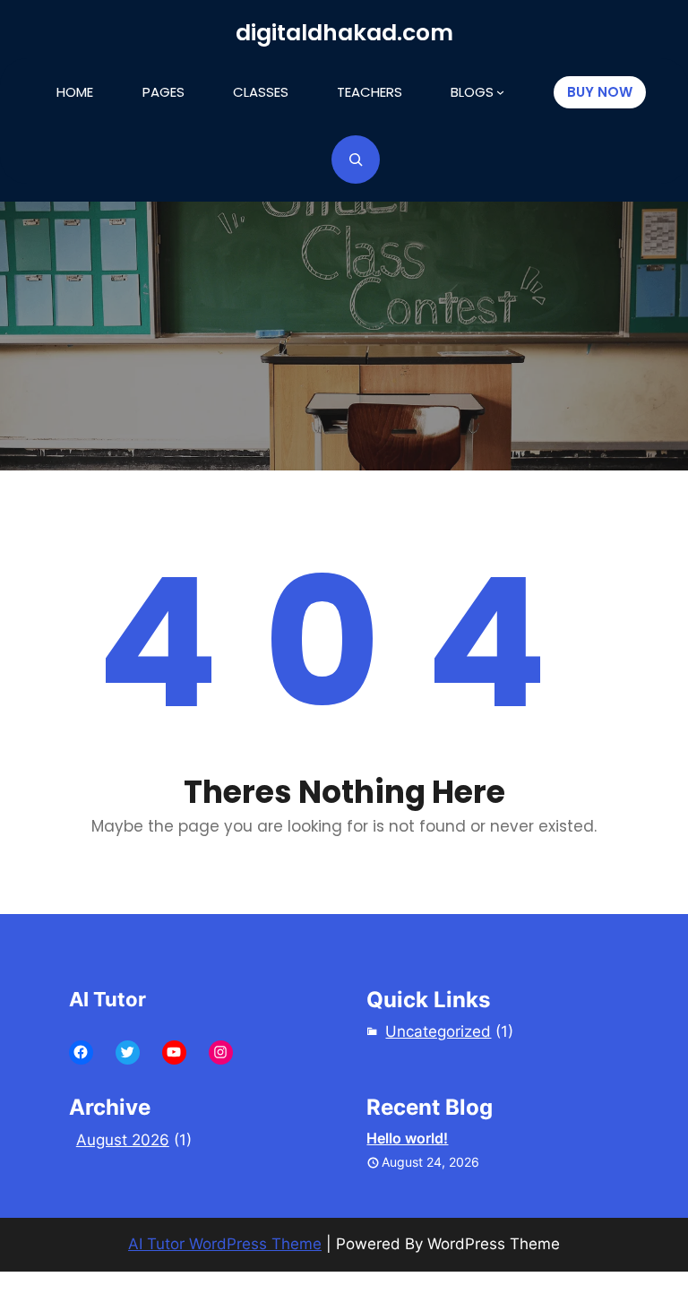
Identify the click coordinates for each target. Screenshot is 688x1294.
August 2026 (122, 1140)
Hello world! (407, 1138)
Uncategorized (438, 1031)
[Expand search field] (355, 159)
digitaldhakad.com (344, 32)
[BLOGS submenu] (500, 92)
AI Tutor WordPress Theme (225, 1244)
